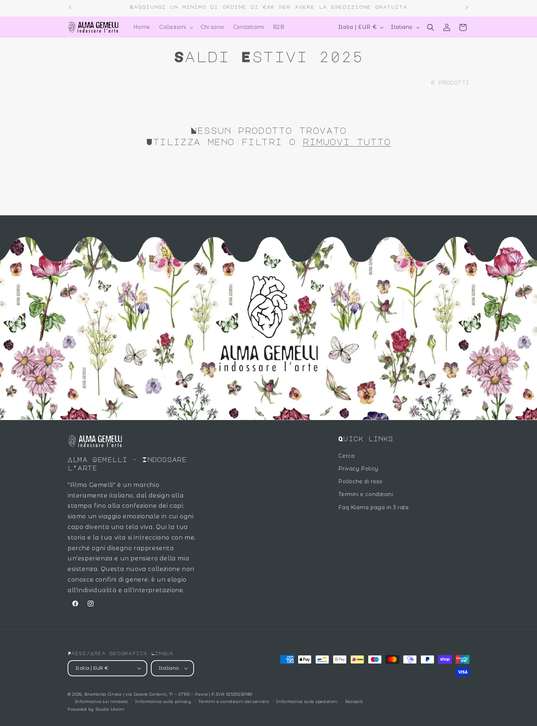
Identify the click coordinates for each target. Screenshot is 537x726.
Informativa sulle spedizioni (307, 701)
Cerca (346, 456)
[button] (175, 27)
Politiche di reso (360, 481)
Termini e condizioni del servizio (233, 701)
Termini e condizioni (365, 494)
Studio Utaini (110, 709)
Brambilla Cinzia (103, 694)
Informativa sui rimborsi (101, 701)
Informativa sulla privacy (163, 701)
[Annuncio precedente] (70, 7)
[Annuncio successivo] (467, 7)
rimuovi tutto (346, 141)
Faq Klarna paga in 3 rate (373, 507)
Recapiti (354, 701)
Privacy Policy (358, 468)
